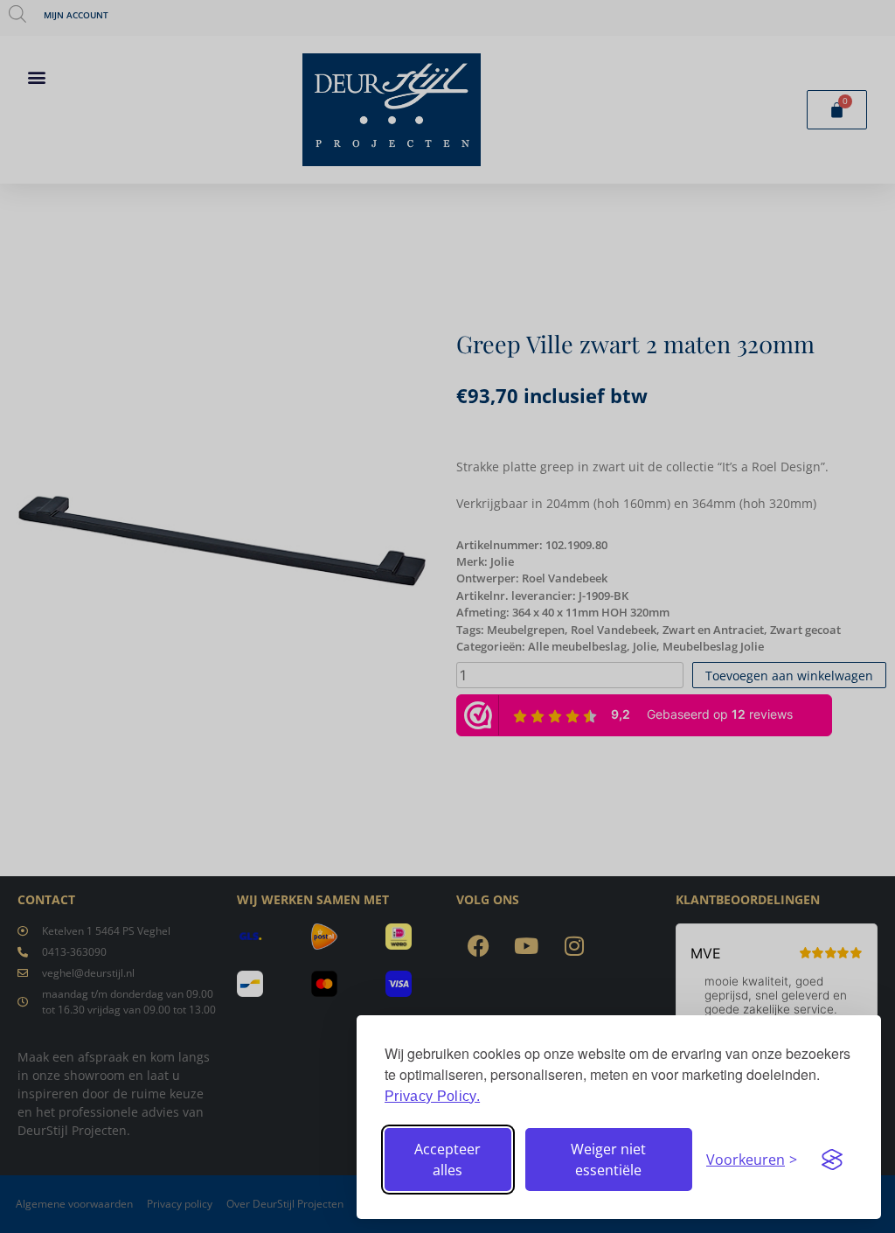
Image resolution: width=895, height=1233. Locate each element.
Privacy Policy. (432, 1096)
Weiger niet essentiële (608, 1159)
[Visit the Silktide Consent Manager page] (832, 1160)
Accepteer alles (447, 1159)
